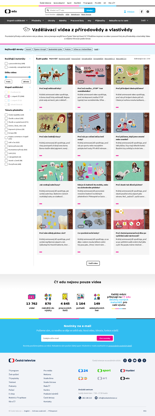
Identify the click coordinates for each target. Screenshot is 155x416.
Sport (69, 3)
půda (67, 14)
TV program (88, 3)
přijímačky (60, 14)
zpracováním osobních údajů (120, 346)
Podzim (68, 49)
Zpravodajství (59, 3)
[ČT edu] (11, 12)
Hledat (90, 10)
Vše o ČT (111, 3)
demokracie (75, 14)
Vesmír (28, 49)
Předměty (36, 20)
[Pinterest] (147, 11)
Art (105, 3)
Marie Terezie (86, 14)
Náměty (63, 20)
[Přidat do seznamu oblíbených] (69, 67)
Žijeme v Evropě (40, 49)
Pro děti (98, 3)
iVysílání (77, 3)
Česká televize (45, 3)
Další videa (93, 263)
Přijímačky (100, 20)
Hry (89, 20)
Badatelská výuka (55, 49)
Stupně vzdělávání (16, 20)
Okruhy (51, 20)
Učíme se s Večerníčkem (83, 49)
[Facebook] (141, 11)
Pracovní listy (77, 20)
